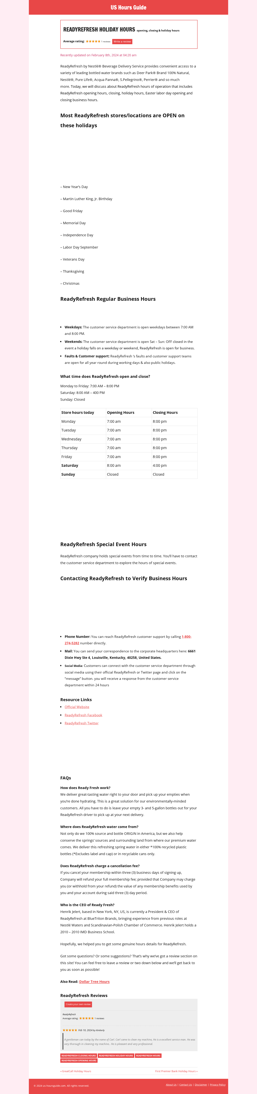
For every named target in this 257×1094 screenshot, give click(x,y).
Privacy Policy (218, 1084)
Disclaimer (201, 1084)
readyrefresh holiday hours (116, 1055)
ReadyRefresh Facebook (83, 715)
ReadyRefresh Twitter (82, 723)
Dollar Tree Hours (94, 981)
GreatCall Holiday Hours (76, 1071)
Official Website (77, 706)
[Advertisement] (129, 155)
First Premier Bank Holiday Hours (175, 1071)
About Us (171, 1084)
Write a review (122, 41)
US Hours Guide (128, 7)
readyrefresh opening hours (79, 1060)
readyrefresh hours (148, 1055)
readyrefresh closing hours (79, 1055)
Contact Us (185, 1084)
